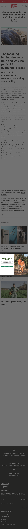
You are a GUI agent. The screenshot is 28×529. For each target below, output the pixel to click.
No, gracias (7, 268)
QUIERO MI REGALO (7, 266)
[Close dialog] (27, 255)
